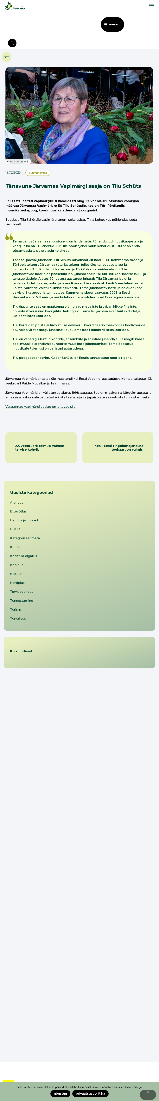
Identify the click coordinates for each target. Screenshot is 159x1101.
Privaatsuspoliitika (90, 1093)
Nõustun (60, 1093)
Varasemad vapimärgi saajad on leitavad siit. (40, 407)
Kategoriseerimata (25, 538)
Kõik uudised (21, 651)
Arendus (16, 502)
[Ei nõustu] (148, 1095)
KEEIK (15, 547)
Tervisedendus (21, 592)
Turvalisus (18, 618)
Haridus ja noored (24, 520)
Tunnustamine (38, 172)
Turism (15, 609)
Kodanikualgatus (23, 556)
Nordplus (17, 583)
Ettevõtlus (18, 511)
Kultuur (16, 574)
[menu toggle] (151, 5)
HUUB (15, 529)
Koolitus (16, 565)
